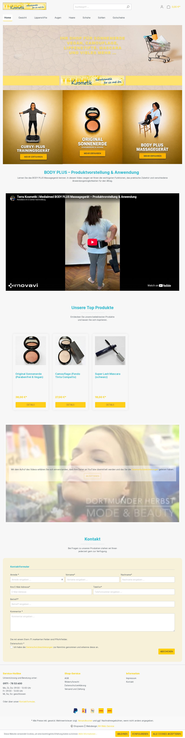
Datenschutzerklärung (75, 685)
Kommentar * (16, 611)
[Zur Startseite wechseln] (24, 6)
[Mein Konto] (162, 7)
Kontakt (130, 682)
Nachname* (126, 574)
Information (133, 673)
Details (31, 405)
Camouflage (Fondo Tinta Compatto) (67, 375)
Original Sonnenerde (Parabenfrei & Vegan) (29, 375)
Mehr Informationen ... (88, 734)
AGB (67, 678)
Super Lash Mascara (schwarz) (107, 375)
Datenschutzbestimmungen (145, 469)
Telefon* (97, 587)
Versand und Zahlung (75, 689)
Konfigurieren (140, 734)
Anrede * (14, 574)
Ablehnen (122, 734)
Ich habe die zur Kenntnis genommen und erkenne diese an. (56, 647)
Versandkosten (85, 720)
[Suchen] (128, 7)
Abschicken (166, 651)
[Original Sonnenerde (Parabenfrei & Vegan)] (30, 350)
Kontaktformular (27, 701)
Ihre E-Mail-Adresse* (20, 587)
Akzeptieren (92, 476)
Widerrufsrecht (72, 682)
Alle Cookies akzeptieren (167, 734)
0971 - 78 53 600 (12, 683)
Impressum (131, 678)
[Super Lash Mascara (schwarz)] (110, 350)
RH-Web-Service (106, 726)
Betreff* (14, 599)
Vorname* (70, 574)
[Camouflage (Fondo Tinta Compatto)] (70, 350)
